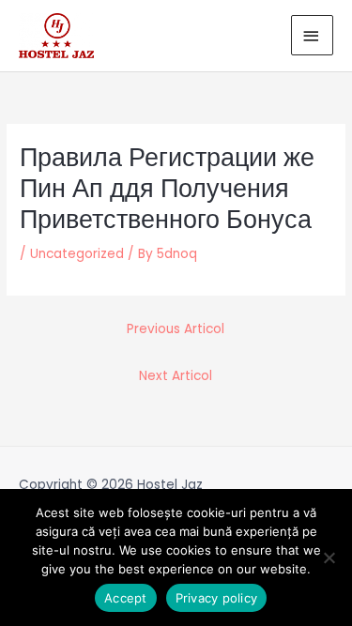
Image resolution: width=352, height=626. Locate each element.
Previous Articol (175, 329)
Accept (125, 597)
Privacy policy (217, 597)
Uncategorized (77, 254)
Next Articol (175, 376)
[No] (328, 557)
